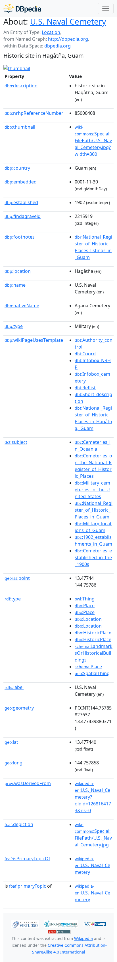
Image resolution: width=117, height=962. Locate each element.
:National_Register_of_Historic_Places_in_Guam (93, 510)
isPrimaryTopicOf (27, 858)
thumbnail (20, 127)
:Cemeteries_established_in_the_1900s (93, 557)
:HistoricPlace (93, 633)
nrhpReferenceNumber (34, 113)
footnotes (20, 237)
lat (11, 742)
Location (51, 32)
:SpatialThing (92, 673)
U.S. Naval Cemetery (68, 21)
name (15, 285)
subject (16, 442)
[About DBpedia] (22, 8)
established (21, 202)
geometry (19, 708)
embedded (21, 182)
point (17, 578)
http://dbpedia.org (68, 39)
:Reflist (85, 387)
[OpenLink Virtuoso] (25, 923)
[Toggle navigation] (106, 8)
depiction (19, 824)
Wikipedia (83, 938)
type (14, 326)
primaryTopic (27, 886)
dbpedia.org (57, 46)
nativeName (22, 305)
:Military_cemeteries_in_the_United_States (92, 490)
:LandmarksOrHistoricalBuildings (93, 653)
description (21, 86)
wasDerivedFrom (28, 783)
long (13, 763)
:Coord (85, 354)
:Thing (85, 599)
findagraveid (23, 216)
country (17, 168)
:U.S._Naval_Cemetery (92, 865)
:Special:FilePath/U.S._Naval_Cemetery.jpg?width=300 (93, 140)
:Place (85, 605)
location (18, 271)
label (14, 687)
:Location (88, 619)
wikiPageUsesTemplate (34, 340)
